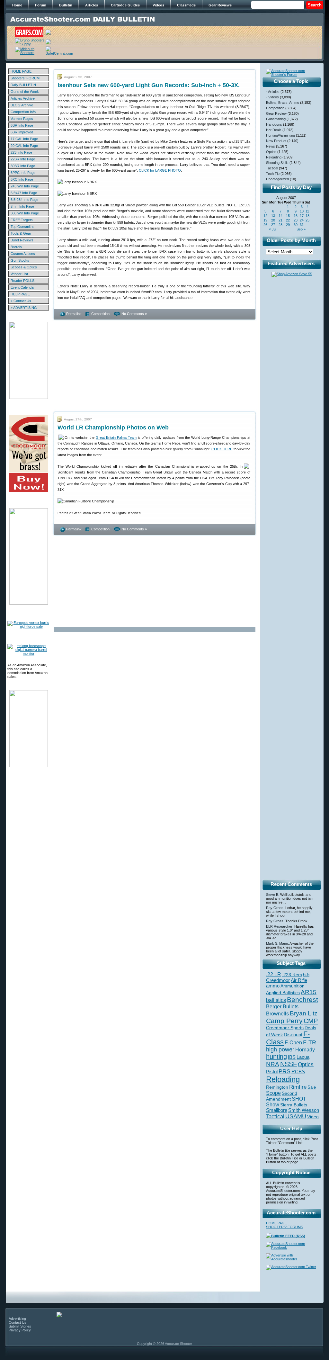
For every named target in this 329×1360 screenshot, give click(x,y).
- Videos (272, 97)
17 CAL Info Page (24, 139)
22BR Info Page (23, 159)
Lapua (303, 1057)
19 (265, 220)
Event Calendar (23, 287)
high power (280, 1049)
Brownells (277, 1013)
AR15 (308, 991)
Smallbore (276, 1110)
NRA (272, 1064)
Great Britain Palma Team (116, 437)
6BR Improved (22, 132)
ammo (273, 985)
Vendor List (19, 274)
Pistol (272, 1071)
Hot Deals (273, 130)
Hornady (305, 1049)
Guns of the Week (25, 92)
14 (280, 216)
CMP (311, 1020)
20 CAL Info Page (24, 146)
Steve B (272, 894)
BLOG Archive (22, 105)
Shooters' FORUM (25, 78)
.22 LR (273, 974)
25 (307, 220)
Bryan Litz (303, 1013)
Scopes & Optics (24, 267)
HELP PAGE (20, 294)
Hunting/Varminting (280, 135)
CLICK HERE (221, 449)
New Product (276, 141)
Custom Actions (23, 254)
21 (280, 220)
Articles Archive (23, 98)
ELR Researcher (279, 926)
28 (280, 225)
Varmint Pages (22, 119)
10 (302, 211)
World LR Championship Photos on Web (113, 427)
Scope (273, 1093)
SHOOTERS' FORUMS (284, 1227)
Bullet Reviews (22, 240)
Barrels (16, 247)
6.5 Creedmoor (287, 977)
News (270, 146)
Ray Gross (274, 908)
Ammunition (292, 985)
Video (313, 1116)
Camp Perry (284, 1021)
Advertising (17, 1318)
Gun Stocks (20, 260)
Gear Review (276, 113)
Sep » (301, 229)
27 (273, 225)
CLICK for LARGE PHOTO (160, 170)
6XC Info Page (22, 179)
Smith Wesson (303, 1110)
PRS (284, 1071)
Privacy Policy (20, 1330)
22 (288, 220)
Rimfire (298, 1087)
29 (288, 225)
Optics (271, 152)
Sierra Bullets (293, 1104)
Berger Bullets (282, 1006)
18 (307, 216)
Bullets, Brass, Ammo (282, 102)
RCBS (298, 1071)
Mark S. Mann (277, 943)
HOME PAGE (21, 71)
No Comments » (134, 314)
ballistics (276, 1000)
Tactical (272, 168)
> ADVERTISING (24, 308)
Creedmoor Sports (285, 1027)
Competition (100, 314)
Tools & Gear (21, 233)
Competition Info (23, 112)
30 (296, 225)
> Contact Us (21, 301)
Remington (277, 1087)
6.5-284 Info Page (24, 200)
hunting (276, 1056)
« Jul (272, 229)
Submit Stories (20, 1326)
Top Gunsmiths (22, 227)
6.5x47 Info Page (24, 193)
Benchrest (302, 999)
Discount (293, 1034)
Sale (311, 1087)
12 (265, 216)
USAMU (295, 1116)
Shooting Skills (277, 163)
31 (302, 225)
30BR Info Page (23, 166)
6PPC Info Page (23, 173)
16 (296, 216)
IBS (292, 1057)
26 (265, 225)
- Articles (273, 92)
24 (302, 220)
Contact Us (17, 1322)
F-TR (309, 1042)
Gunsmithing (276, 119)
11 (307, 211)
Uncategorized (277, 179)
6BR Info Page (22, 125)
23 (296, 220)
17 (302, 216)
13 (273, 216)
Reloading (273, 157)
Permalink (74, 314)
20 (273, 220)
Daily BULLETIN (23, 85)
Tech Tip (273, 174)
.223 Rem (292, 974)
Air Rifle (299, 980)
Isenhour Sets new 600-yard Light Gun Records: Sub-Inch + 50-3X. (149, 85)
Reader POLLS (22, 281)
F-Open (293, 1042)
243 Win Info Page (25, 186)
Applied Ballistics (283, 992)
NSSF (288, 1063)
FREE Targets (22, 220)
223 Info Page (21, 152)
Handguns (274, 124)
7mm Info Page (22, 206)
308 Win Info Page (25, 213)
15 (288, 216)
